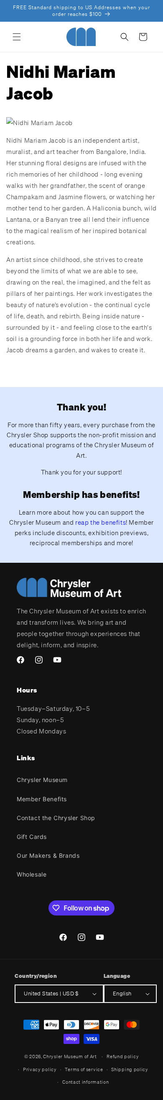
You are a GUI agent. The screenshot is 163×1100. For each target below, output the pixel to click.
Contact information (85, 1082)
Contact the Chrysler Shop (56, 817)
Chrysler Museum (42, 779)
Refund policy (123, 1056)
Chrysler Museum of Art (70, 1056)
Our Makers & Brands (48, 855)
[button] (17, 37)
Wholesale (31, 874)
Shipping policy (129, 1069)
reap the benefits (100, 522)
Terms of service (84, 1069)
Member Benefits (42, 799)
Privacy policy (40, 1069)
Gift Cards (32, 836)
